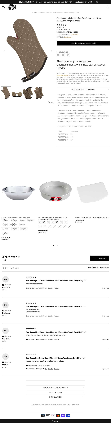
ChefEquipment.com (11, 7)
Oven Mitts (74, 34)
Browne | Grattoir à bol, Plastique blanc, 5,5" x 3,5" (92, 217)
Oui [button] (46, 288)
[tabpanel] (18, 207)
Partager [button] (56, 288)
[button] (83, 26)
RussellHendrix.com (63, 75)
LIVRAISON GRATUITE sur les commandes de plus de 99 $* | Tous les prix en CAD (55, 2)
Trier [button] (4, 268)
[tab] (93, 268)
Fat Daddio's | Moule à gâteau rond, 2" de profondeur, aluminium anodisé (52, 218)
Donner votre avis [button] (99, 258)
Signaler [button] (50, 288)
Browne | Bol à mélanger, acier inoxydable (15, 217)
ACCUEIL (34, 12)
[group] (13, 257)
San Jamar (68, 37)
